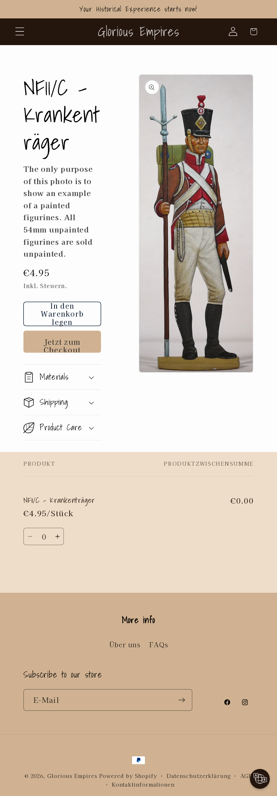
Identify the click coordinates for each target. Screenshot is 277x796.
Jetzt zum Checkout (62, 344)
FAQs (158, 644)
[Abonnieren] (181, 700)
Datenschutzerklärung (199, 775)
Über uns (124, 644)
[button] (19, 31)
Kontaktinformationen (143, 784)
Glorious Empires (72, 775)
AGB (246, 775)
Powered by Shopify (128, 775)
